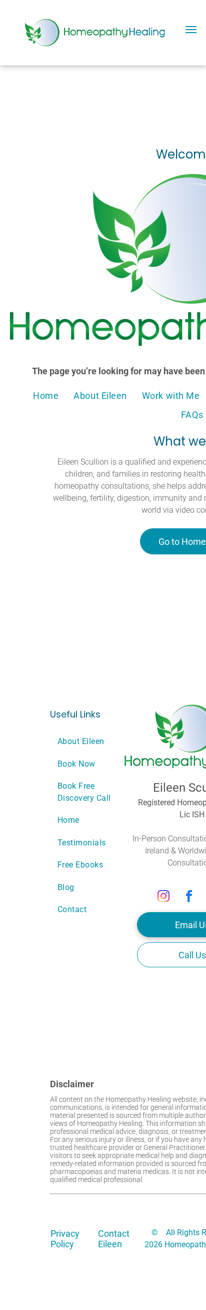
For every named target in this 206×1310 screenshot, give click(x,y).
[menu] (191, 30)
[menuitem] (46, 395)
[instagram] (163, 897)
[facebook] (189, 897)
